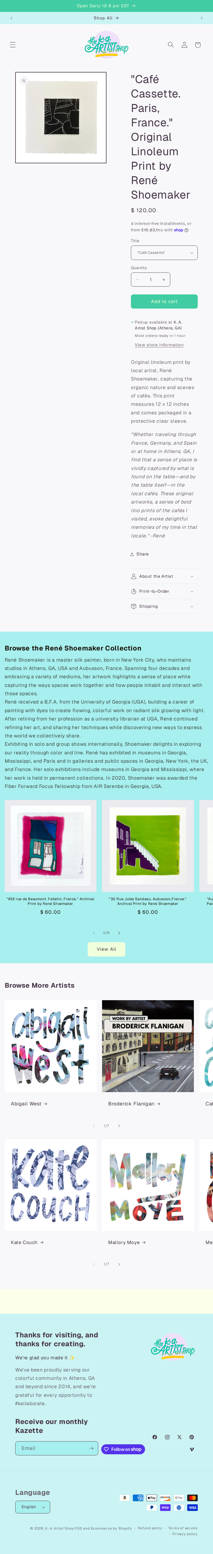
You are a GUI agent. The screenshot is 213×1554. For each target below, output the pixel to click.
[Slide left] (94, 933)
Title (135, 240)
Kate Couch (24, 1242)
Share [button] (142, 554)
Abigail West (26, 1103)
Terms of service (183, 1528)
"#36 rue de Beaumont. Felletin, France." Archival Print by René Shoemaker (50, 901)
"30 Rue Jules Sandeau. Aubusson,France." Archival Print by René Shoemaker (148, 901)
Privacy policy (185, 1534)
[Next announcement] (202, 18)
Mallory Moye (124, 1242)
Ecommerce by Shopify (111, 1528)
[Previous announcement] (11, 18)
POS (78, 1528)
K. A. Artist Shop (59, 1528)
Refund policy (150, 1528)
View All (106, 949)
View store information (159, 345)
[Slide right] (119, 933)
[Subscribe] (91, 1448)
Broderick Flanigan (131, 1103)
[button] (12, 44)
